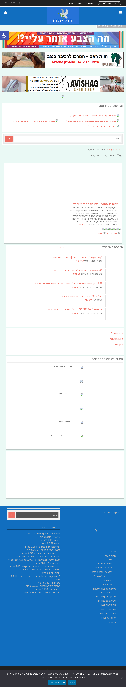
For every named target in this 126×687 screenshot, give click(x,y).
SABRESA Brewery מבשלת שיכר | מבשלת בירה (75, 309)
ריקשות (119, 344)
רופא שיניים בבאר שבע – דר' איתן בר (44, 556)
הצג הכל (61, 247)
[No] (122, 678)
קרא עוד (82, 224)
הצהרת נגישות (75, 3)
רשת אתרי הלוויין (108, 609)
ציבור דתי (56, 582)
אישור (72, 682)
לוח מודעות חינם (108, 605)
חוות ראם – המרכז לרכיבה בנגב (46, 569)
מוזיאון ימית (107, 584)
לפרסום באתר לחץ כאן (109, 3)
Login (48, 537)
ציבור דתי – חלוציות (103, 567)
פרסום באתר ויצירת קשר (49, 592)
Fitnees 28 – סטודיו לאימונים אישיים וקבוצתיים (77, 270)
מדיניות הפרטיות (57, 682)
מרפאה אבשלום (105, 563)
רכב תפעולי (116, 338)
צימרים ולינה (106, 592)
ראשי (57, 543)
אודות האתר (110, 556)
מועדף (101, 233)
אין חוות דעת (112, 233)
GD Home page (41, 533)
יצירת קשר (90, 3)
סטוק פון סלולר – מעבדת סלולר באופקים (95, 204)
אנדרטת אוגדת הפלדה (49, 546)
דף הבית (117, 150)
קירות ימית (107, 580)
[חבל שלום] (63, 23)
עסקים (109, 150)
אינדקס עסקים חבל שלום (104, 589)
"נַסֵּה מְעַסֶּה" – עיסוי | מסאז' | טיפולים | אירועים (77, 257)
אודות (57, 573)
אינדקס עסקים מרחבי (106, 596)
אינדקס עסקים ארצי (107, 600)
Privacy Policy (108, 617)
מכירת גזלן (55, 589)
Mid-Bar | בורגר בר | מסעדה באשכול (81, 296)
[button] (4, 35)
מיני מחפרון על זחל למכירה (48, 553)
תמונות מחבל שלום (107, 613)
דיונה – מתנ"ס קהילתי (50, 550)
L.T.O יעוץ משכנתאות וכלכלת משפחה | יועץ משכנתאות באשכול (68, 283)
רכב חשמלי (117, 333)
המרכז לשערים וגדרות (50, 586)
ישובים (57, 540)
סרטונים (112, 622)
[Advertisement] (65, 474)
